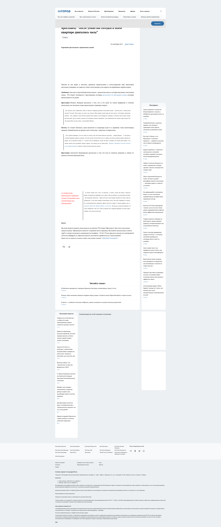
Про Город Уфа (88, 450)
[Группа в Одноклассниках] (135, 451)
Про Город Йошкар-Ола (90, 446)
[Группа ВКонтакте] (131, 451)
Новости (101, 464)
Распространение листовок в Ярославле (65, 493)
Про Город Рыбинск (75, 450)
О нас (100, 462)
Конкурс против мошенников (150, 17)
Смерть (65, 37)
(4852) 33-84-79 (67, 482)
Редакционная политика (83, 464)
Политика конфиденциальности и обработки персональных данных (71, 512)
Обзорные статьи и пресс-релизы (85, 462)
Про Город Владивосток (120, 450)
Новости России (93, 11)
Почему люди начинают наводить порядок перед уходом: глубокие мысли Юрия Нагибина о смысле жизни (96, 296)
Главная (57, 467)
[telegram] (70, 247)
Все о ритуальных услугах (88, 17)
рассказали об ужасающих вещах (115, 95)
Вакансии (121, 11)
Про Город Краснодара (60, 452)
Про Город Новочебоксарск (62, 450)
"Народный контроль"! (110, 238)
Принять (158, 23)
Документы (87, 452)
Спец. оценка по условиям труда (63, 506)
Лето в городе (145, 11)
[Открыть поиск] (161, 11)
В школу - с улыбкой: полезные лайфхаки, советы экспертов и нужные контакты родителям (91, 303)
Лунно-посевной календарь (109, 17)
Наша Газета (73, 452)
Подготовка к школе (129, 17)
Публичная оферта (59, 456)
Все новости (79, 11)
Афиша (132, 11)
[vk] (63, 247)
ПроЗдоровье (109, 11)
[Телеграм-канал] (139, 451)
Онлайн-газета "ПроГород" (106, 452)
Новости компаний (59, 462)
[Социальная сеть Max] (144, 451)
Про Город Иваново (75, 446)
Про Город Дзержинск (60, 446)
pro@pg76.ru (77, 481)
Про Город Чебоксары (105, 450)
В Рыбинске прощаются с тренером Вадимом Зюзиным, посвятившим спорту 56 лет (88, 289)
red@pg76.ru (74, 482)
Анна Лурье (129, 44)
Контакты (57, 464)
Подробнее (101, 510)
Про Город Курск (104, 446)
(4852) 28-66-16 (70, 481)
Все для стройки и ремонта (66, 17)
